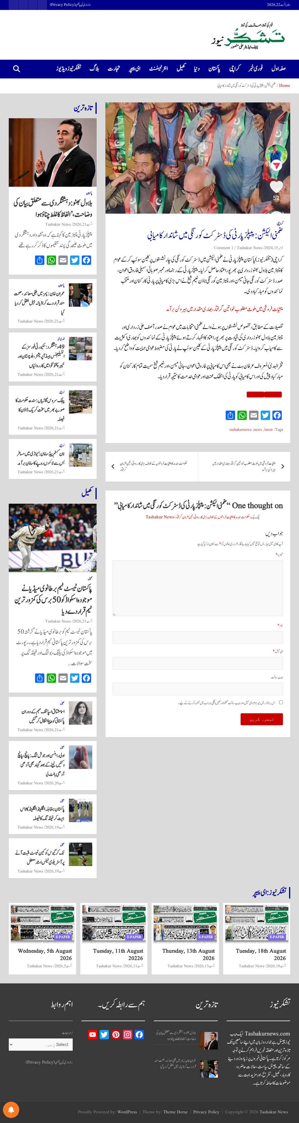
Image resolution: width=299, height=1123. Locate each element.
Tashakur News (249, 248)
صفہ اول (279, 69)
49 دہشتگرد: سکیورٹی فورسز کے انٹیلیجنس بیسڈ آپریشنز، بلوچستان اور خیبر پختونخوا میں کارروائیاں (41, 356)
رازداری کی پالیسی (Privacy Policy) (70, 5)
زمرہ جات (67, 1033)
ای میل (278, 652)
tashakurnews (240, 430)
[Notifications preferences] (11, 1110)
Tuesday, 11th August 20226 (118, 954)
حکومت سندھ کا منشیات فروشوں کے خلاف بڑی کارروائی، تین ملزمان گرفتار (153, 467)
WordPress (127, 1112)
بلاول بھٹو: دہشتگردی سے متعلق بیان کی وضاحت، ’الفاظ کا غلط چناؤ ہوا (52, 209)
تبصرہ (279, 555)
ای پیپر (134, 69)
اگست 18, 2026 (276, 966)
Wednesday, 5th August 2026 (45, 954)
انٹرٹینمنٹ (158, 69)
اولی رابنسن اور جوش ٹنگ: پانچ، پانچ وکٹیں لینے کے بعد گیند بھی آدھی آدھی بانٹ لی (41, 765)
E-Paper (277, 937)
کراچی (234, 69)
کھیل (181, 69)
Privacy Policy (206, 1112)
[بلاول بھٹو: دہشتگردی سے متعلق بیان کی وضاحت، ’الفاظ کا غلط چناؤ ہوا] (209, 1041)
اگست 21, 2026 (82, 224)
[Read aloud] (273, 394)
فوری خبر (255, 69)
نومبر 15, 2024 (274, 248)
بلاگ (94, 69)
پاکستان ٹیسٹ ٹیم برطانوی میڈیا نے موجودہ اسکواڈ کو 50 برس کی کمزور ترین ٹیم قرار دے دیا (53, 600)
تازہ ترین (83, 108)
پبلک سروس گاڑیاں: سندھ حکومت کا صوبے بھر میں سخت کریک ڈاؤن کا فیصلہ (40, 410)
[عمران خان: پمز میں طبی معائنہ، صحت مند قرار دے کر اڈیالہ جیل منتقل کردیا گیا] (209, 1069)
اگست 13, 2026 (205, 966)
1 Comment (223, 248)
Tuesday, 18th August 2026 (261, 954)
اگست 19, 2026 (55, 827)
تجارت (114, 69)
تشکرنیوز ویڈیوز (68, 69)
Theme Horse (175, 1112)
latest (268, 430)
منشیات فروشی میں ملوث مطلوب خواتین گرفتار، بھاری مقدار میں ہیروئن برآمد (224, 309)
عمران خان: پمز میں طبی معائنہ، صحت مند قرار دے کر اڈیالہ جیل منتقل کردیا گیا (39, 303)
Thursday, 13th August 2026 (188, 954)
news (258, 430)
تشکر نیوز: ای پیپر (269, 893)
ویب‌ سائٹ (277, 677)
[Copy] (255, 394)
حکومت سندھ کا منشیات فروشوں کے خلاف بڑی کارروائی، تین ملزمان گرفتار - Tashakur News (197, 517)
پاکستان (214, 69)
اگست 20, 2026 (55, 783)
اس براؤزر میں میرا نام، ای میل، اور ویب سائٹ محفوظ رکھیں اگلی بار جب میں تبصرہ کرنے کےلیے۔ (226, 703)
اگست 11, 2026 (133, 966)
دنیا (197, 69)
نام (280, 626)
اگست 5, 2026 (63, 966)
